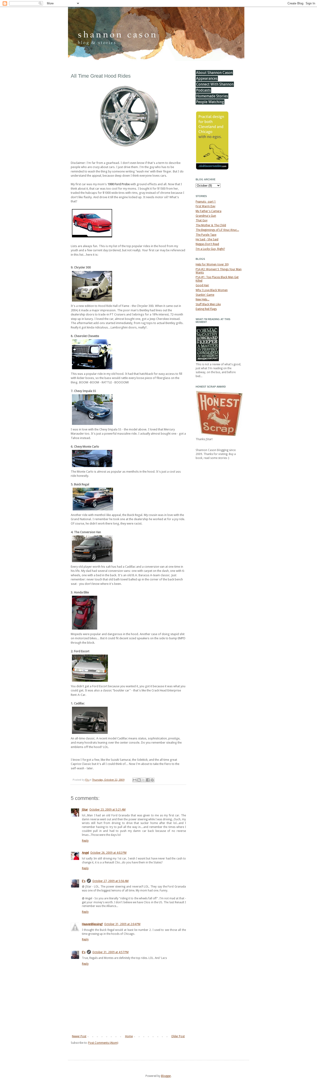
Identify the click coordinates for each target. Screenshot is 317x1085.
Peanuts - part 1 (206, 201)
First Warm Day (205, 206)
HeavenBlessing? (92, 924)
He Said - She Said (207, 239)
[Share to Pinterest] (152, 780)
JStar (85, 809)
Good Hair (202, 285)
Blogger (166, 1076)
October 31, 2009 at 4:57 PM (110, 952)
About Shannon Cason (214, 72)
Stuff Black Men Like (208, 304)
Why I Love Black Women (212, 290)
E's (87, 779)
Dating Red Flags (206, 309)
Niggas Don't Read (207, 244)
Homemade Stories (212, 96)
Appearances (206, 78)
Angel (85, 852)
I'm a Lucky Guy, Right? (210, 249)
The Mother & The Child (211, 225)
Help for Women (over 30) (212, 264)
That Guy (201, 220)
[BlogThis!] (139, 780)
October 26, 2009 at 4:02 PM (108, 852)
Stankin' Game (205, 294)
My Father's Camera (208, 211)
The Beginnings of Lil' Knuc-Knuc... (217, 230)
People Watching (210, 102)
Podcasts (203, 90)
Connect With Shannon (214, 84)
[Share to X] (143, 780)
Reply (85, 840)
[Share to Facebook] (148, 780)
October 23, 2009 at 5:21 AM (107, 809)
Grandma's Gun (206, 215)
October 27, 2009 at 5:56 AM (110, 881)
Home (129, 1036)
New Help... (202, 299)
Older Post (178, 1036)
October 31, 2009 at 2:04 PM (122, 924)
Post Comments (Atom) (103, 1042)
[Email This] (134, 780)
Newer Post (79, 1036)
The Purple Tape (206, 234)
